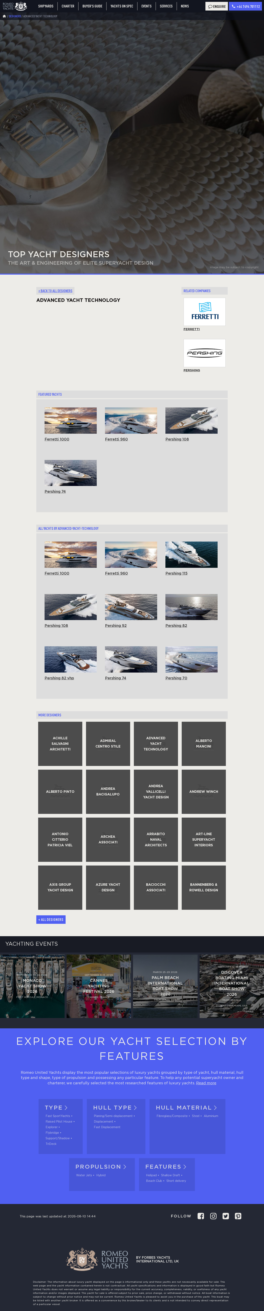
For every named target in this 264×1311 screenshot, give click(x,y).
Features (163, 1167)
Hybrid (101, 1175)
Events (146, 6)
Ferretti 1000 (57, 439)
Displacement (103, 1121)
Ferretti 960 (116, 439)
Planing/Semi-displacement (113, 1116)
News (185, 6)
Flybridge (52, 1133)
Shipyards (45, 6)
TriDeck (51, 1144)
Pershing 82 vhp (59, 678)
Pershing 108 (177, 439)
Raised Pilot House (59, 1121)
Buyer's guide (92, 6)
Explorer (52, 1127)
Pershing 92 (116, 626)
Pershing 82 (176, 626)
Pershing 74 (55, 491)
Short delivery (176, 1181)
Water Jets (84, 1175)
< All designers (51, 919)
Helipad (151, 1175)
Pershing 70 (176, 678)
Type (54, 1107)
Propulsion (98, 1167)
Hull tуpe (112, 1107)
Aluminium (211, 1116)
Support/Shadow (58, 1138)
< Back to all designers (55, 291)
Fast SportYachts (58, 1116)
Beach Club (154, 1181)
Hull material (184, 1107)
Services (166, 6)
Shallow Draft (170, 1175)
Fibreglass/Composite (172, 1116)
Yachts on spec (122, 6)
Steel (195, 1116)
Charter (68, 6)
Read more (206, 1083)
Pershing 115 (176, 573)
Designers (15, 16)
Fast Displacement (107, 1127)
